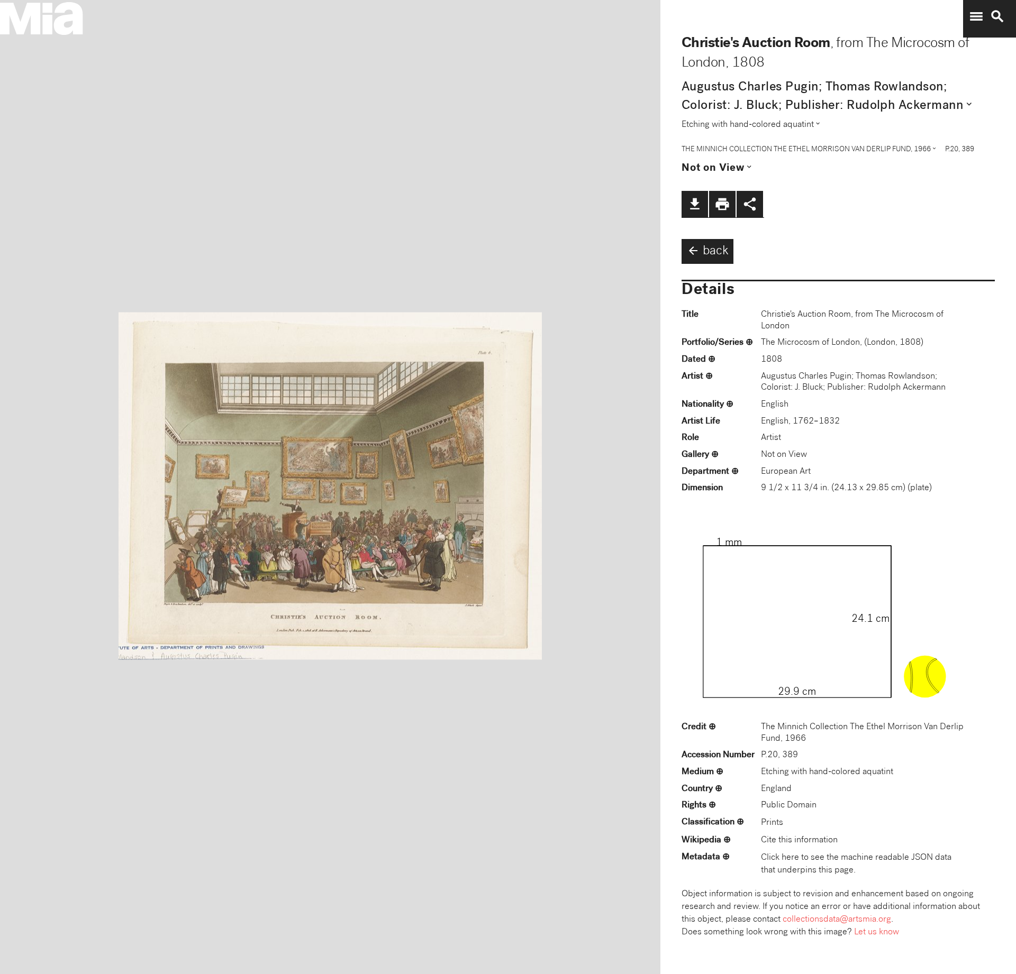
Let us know (876, 932)
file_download (695, 204)
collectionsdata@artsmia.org (837, 919)
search (997, 16)
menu (976, 16)
